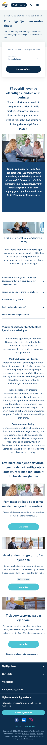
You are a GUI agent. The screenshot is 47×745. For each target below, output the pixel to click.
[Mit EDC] (37, 4)
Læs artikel (23, 527)
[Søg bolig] (31, 4)
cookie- (33, 734)
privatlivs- (25, 734)
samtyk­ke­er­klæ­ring (26, 739)
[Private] (5, 5)
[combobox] (23, 49)
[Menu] (43, 4)
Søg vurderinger (23, 69)
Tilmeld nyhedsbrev (23, 713)
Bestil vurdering (19, 5)
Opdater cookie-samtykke (25, 726)
